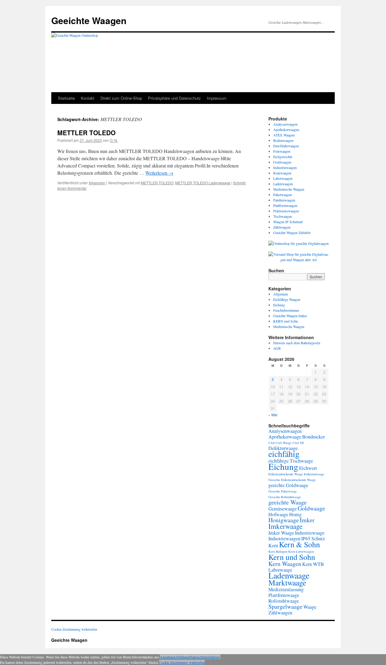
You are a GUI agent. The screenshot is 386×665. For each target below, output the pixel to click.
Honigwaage (283, 520)
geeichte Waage (287, 502)
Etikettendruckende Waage (285, 474)
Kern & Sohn (299, 544)
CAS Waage (284, 443)
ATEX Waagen (284, 135)
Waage (309, 607)
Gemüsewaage (282, 508)
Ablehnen (182, 656)
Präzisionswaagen (286, 210)
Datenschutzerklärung (204, 656)
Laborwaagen (283, 178)
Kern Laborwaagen (301, 551)
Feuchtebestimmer (286, 310)
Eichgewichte (282, 156)
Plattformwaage (283, 595)
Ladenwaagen (283, 183)
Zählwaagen (281, 227)
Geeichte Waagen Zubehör (292, 232)
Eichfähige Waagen (286, 299)
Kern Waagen (284, 564)
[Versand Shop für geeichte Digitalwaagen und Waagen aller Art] (298, 256)
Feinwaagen (281, 151)
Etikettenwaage (314, 474)
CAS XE (298, 443)
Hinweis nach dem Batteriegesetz (296, 342)
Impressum (216, 98)
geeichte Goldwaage (288, 485)
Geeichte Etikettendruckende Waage (292, 480)
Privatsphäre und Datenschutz (174, 98)
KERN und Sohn (285, 321)
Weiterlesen (159, 173)
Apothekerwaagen (286, 129)
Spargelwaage (285, 606)
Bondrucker (313, 436)
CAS (271, 443)
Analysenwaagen (285, 124)
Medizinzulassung (286, 589)
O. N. (114, 140)
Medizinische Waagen (288, 189)
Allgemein (97, 182)
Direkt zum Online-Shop (121, 98)
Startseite (66, 98)
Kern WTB (313, 564)
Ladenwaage (288, 575)
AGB (277, 348)
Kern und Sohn (291, 557)
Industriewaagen (285, 167)
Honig (295, 514)
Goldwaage (311, 508)
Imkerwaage (285, 526)
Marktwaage (287, 582)
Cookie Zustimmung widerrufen (74, 629)
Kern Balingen (277, 551)
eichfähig (283, 453)
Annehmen (168, 656)
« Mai (272, 414)
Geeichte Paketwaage (282, 491)
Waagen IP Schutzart (288, 221)
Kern (273, 545)
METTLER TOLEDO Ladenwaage (202, 182)
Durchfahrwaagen (286, 145)
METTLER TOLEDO (86, 132)
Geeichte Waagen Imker (290, 315)
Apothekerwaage (284, 436)
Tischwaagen (282, 216)
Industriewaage (309, 532)
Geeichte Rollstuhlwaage (284, 497)
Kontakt (87, 98)
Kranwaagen (282, 172)
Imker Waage (281, 532)
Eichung (279, 304)
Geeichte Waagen (88, 20)
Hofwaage (278, 514)
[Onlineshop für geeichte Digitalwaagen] (298, 243)
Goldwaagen (282, 162)
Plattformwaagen (285, 205)
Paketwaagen (282, 194)
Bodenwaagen (283, 140)
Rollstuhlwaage (283, 601)
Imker (307, 520)
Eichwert (308, 468)
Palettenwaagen (284, 200)
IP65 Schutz (313, 538)
